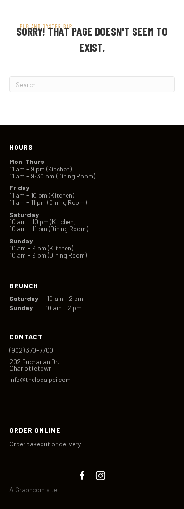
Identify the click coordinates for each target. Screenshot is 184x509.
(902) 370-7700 (31, 350)
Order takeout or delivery (45, 444)
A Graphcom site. (34, 489)
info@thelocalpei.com (40, 379)
